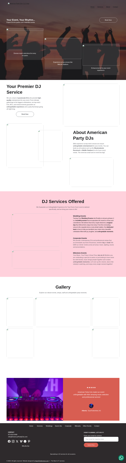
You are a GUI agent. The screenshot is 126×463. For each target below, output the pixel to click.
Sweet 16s (58, 426)
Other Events (87, 426)
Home (92, 7)
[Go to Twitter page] (17, 441)
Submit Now (91, 445)
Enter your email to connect (93, 435)
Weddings (49, 426)
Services (100, 7)
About (108, 7)
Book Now (108, 20)
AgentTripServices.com (42, 461)
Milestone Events (80, 253)
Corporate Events (80, 238)
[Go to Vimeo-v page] (21, 441)
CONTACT (11, 432)
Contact (115, 7)
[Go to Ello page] (25, 441)
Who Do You (25, 446)
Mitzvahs (78, 426)
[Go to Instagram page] (13, 441)
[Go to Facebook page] (9, 441)
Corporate (68, 426)
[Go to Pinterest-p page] (29, 441)
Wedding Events (79, 216)
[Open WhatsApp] (121, 458)
